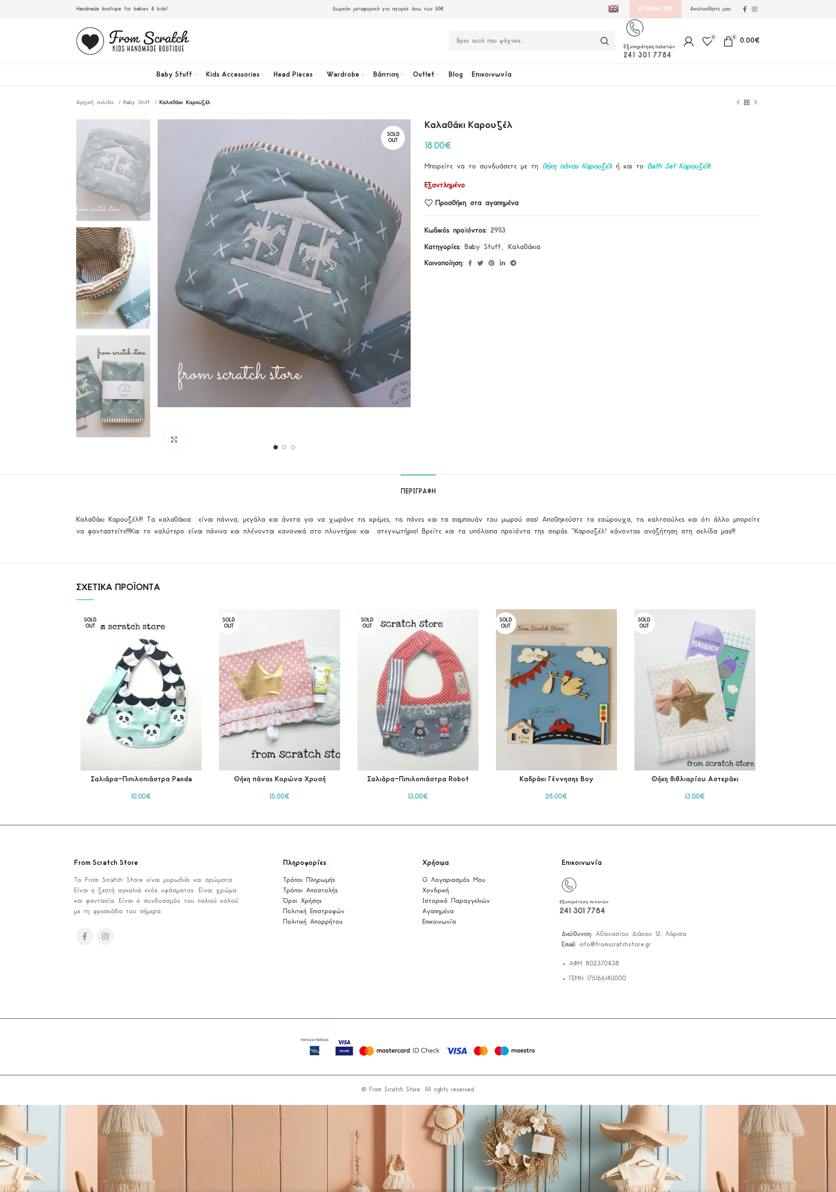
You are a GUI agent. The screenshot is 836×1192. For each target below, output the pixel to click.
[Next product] (755, 102)
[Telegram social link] (513, 263)
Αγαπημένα (438, 911)
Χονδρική (435, 891)
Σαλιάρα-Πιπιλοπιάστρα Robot (418, 779)
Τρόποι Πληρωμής (309, 880)
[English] (614, 9)
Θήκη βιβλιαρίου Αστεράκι (694, 779)
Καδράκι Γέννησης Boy (556, 779)
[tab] (418, 487)
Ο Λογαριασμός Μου (453, 880)
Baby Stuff (138, 102)
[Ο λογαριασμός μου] (688, 41)
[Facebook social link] (744, 9)
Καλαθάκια (524, 247)
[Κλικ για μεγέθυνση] (174, 439)
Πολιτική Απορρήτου (313, 922)
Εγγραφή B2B (655, 9)
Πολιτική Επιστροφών (313, 911)
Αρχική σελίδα (96, 102)
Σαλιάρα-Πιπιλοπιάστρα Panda (141, 779)
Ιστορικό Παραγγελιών (456, 901)
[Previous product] (738, 102)
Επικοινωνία (439, 922)
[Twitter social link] (480, 263)
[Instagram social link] (754, 9)
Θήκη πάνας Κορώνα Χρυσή (280, 779)
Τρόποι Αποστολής (310, 891)
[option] (113, 170)
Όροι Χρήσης (302, 901)
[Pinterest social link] (491, 263)
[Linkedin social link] (502, 263)
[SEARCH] (605, 41)
